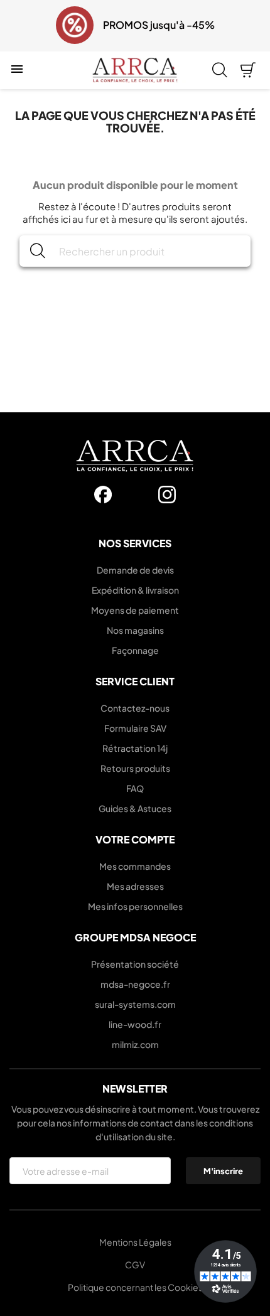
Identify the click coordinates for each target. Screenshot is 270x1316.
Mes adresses (135, 886)
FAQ (135, 788)
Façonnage (135, 650)
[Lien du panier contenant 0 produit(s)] (248, 70)
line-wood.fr (135, 1024)
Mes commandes (135, 866)
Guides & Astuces (135, 808)
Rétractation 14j (135, 748)
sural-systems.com (135, 1004)
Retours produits (135, 768)
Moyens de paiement (135, 610)
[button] (18, 25)
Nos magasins (135, 630)
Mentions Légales (135, 1242)
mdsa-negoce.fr (135, 984)
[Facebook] (103, 494)
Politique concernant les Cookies (135, 1287)
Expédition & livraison (135, 590)
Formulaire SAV (135, 728)
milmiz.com (135, 1044)
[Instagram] (167, 494)
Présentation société (135, 964)
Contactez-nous (135, 708)
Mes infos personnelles (135, 906)
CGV (135, 1264)
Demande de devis (135, 569)
